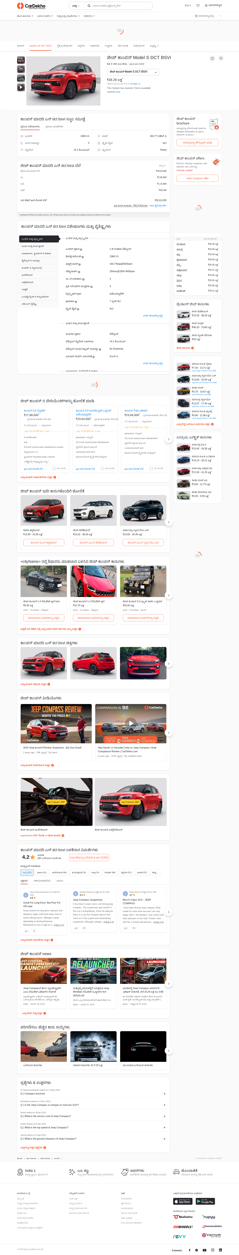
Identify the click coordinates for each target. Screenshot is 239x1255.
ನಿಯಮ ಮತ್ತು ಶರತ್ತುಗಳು (26, 1208)
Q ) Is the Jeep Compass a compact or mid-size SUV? (49, 1105)
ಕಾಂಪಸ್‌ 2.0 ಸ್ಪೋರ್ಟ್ (35, 410)
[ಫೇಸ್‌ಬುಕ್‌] (189, 1250)
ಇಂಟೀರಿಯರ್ (27, 275)
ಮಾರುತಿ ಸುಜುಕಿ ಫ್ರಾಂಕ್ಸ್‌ (202, 411)
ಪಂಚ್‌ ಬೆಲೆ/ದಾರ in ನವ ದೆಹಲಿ (201, 394)
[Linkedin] (220, 1250)
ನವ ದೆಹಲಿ (134, 84)
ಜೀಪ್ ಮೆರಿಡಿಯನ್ (81, 530)
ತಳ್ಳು (178, 254)
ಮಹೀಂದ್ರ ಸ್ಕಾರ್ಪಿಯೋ (201, 399)
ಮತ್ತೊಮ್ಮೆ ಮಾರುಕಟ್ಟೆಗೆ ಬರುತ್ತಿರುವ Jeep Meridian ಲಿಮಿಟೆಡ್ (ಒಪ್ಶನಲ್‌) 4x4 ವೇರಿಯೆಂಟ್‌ (91, 992)
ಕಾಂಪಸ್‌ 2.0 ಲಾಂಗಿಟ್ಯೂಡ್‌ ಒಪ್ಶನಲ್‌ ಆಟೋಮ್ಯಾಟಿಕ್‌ (93, 412)
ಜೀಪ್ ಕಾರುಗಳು (183, 348)
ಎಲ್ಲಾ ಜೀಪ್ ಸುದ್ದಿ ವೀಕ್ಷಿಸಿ (32, 1013)
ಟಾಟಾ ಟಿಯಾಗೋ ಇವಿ (201, 492)
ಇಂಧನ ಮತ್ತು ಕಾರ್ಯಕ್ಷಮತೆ (33, 246)
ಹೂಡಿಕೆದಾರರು (22, 1223)
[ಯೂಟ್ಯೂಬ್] (204, 1250)
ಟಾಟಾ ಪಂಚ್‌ (197, 387)
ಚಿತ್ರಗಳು (81, 45)
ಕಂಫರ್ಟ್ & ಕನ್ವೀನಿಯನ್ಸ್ (32, 268)
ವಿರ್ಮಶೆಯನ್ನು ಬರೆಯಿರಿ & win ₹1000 (89, 857)
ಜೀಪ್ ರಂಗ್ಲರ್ (198, 323)
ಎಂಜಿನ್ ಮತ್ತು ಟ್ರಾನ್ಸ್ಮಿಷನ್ (32, 239)
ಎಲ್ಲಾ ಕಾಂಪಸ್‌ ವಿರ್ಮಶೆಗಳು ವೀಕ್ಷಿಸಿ (35, 940)
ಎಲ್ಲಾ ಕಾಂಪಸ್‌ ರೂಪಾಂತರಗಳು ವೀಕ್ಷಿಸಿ (36, 477)
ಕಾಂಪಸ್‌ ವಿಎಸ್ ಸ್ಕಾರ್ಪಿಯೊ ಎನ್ (143, 542)
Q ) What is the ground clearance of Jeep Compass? (48, 1138)
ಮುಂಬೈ (180, 249)
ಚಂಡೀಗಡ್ (181, 291)
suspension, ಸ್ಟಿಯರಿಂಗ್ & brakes (36, 253)
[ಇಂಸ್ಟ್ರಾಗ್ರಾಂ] (212, 1250)
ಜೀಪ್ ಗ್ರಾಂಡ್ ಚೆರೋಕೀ (202, 335)
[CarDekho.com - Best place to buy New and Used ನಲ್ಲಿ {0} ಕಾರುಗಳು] (31, 5)
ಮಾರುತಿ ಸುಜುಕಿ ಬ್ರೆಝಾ (202, 363)
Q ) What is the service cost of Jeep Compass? (45, 1116)
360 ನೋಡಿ (123, 45)
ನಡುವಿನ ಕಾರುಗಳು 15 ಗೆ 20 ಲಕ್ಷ (87, 1065)
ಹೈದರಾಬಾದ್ (182, 259)
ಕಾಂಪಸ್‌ (20, 45)
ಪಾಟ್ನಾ (179, 285)
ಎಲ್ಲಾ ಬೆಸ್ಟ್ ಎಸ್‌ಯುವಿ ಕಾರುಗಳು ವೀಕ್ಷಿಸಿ (193, 424)
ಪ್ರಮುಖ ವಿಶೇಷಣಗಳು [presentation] (30, 126)
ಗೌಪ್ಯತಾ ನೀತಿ (21, 1213)
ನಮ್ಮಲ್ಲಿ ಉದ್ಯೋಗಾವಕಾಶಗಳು (27, 1203)
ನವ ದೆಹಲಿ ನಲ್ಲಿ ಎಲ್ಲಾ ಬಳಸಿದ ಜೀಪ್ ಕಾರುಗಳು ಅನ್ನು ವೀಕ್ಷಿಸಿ (52, 629)
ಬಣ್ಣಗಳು (108, 45)
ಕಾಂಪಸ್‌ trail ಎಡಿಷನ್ (136, 410)
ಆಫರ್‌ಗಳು (95, 45)
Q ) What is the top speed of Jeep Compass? (44, 1127)
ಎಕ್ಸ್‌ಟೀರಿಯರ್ (27, 282)
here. (118, 92)
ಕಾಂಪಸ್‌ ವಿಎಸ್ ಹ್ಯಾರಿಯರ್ (44, 542)
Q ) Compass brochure (32, 1093)
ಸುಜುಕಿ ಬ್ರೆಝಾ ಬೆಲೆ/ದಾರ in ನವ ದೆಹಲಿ (204, 371)
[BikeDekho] (183, 1217)
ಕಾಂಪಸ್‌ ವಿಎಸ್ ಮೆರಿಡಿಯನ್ (93, 542)
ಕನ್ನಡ (187, 5)
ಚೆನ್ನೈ (179, 265)
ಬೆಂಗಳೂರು (181, 244)
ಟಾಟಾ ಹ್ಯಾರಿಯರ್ (31, 530)
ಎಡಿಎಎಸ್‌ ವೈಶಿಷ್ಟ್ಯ (29, 304)
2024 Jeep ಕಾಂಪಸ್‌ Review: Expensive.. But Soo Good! (52, 747)
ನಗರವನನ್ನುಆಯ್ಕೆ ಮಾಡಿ (208, 16)
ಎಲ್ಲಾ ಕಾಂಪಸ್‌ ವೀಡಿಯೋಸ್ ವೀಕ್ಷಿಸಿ (35, 765)
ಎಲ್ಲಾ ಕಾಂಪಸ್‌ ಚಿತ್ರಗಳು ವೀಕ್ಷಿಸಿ (33, 684)
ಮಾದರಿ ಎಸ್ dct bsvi (41, 45)
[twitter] (196, 1250)
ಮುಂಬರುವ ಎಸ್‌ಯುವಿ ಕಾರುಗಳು (138, 1065)
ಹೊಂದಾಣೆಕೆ (61, 468)
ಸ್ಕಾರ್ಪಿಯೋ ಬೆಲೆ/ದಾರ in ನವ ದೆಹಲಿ (203, 406)
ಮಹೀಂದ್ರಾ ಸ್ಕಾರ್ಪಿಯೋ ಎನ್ (136, 530)
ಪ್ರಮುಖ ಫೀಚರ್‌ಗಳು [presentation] (54, 126)
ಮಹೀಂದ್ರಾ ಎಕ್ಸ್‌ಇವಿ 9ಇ (202, 468)
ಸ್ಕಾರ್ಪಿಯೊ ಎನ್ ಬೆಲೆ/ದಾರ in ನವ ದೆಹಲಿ (204, 382)
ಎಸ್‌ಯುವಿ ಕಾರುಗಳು (32, 1065)
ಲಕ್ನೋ (179, 275)
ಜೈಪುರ (179, 280)
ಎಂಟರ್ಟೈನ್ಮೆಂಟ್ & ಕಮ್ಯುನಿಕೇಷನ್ (35, 297)
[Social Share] (221, 58)
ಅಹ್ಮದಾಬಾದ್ (182, 270)
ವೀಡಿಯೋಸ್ (139, 45)
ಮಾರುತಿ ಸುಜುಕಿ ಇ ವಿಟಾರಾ (203, 456)
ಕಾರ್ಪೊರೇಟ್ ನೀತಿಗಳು (25, 1218)
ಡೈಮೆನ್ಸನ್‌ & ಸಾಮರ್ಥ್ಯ (31, 260)
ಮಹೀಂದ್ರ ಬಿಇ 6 (199, 444)
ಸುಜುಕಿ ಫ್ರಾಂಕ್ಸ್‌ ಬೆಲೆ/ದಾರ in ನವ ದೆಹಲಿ (204, 418)
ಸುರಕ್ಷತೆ (25, 289)
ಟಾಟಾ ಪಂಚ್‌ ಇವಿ (199, 480)
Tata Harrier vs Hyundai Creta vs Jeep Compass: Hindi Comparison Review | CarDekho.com (127, 749)
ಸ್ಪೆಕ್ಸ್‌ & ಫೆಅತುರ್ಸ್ (64, 45)
